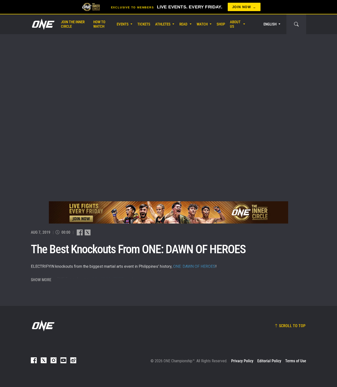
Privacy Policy (242, 361)
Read (183, 24)
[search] (296, 24)
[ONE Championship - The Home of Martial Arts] (43, 24)
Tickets (143, 24)
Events (123, 24)
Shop (221, 24)
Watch (202, 24)
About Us (235, 24)
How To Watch (99, 24)
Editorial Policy (269, 361)
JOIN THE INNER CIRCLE (73, 24)
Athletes (162, 24)
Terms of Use (295, 361)
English (270, 24)
